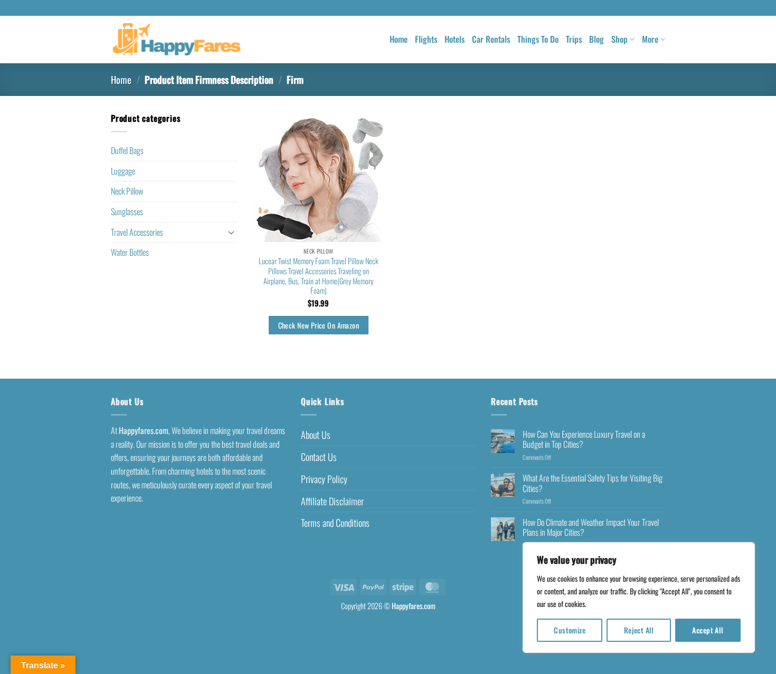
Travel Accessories (137, 232)
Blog (596, 39)
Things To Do (538, 39)
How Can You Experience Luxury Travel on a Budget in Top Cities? (584, 439)
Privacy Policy (324, 479)
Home (399, 39)
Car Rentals (491, 39)
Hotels (454, 39)
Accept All (707, 630)
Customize (569, 630)
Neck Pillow (127, 191)
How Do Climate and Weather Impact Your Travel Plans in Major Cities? (591, 527)
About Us (315, 434)
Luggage (123, 171)
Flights (426, 39)
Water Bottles (130, 252)
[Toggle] (231, 232)
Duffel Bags (127, 150)
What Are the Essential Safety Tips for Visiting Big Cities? (593, 483)
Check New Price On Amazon (318, 325)
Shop (619, 39)
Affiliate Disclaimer (332, 501)
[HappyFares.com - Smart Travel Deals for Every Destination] (176, 40)
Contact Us (319, 457)
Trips (574, 39)
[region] (639, 597)
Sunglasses (127, 211)
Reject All (639, 630)
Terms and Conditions (335, 522)
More (650, 39)
